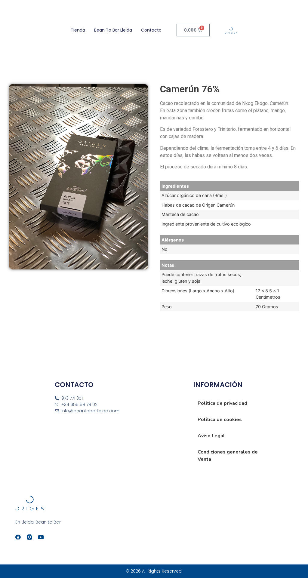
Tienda (78, 30)
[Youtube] (41, 537)
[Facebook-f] (18, 537)
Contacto (151, 30)
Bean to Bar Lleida (113, 30)
